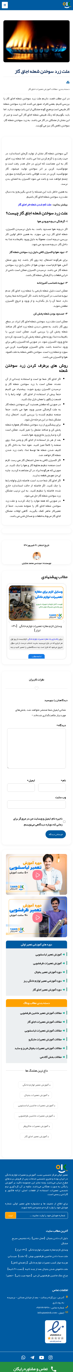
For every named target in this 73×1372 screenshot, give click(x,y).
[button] (5, 5)
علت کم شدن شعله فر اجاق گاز (34, 204)
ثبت (10, 1215)
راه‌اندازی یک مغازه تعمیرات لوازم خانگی (43, 639)
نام (63, 780)
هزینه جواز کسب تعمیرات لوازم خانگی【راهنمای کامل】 (39, 1262)
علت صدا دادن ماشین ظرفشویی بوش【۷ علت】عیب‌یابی (38, 1256)
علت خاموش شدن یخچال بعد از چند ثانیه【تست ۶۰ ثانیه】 (37, 1269)
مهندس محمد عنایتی (32, 563)
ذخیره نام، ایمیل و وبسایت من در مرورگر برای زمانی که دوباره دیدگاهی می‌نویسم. (37, 821)
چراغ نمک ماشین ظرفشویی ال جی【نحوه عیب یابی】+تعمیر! (37, 1275)
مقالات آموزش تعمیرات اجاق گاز (42, 89)
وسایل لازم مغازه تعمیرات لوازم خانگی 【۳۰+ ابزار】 (36, 628)
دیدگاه (61, 725)
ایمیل (31, 780)
